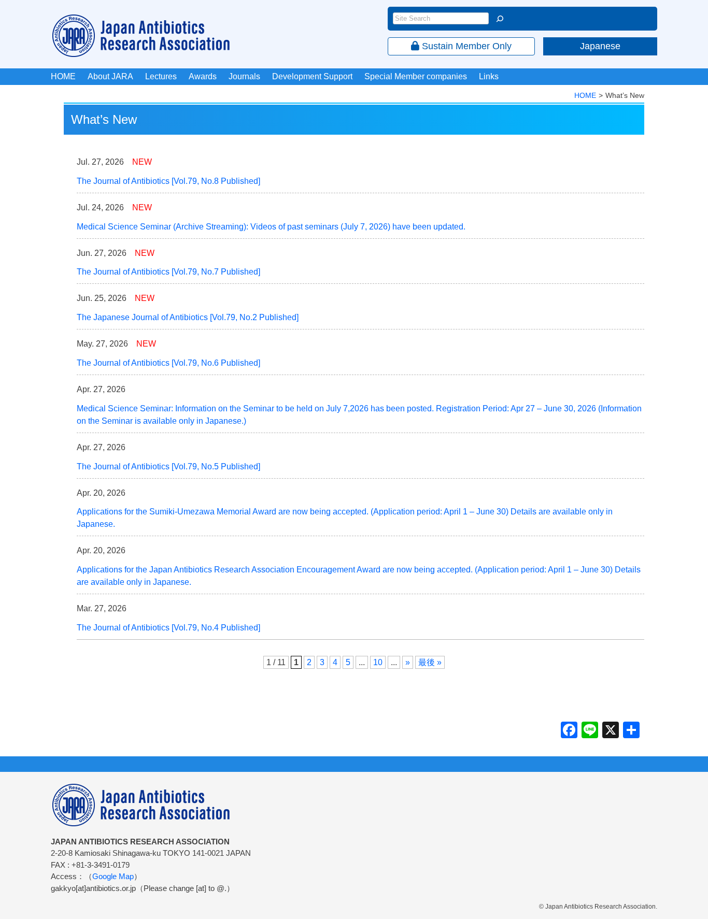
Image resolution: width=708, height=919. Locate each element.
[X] (610, 731)
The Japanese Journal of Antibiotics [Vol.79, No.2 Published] (188, 317)
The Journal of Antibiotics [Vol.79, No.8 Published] (168, 181)
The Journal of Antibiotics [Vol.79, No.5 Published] (168, 466)
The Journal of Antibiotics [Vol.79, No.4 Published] (168, 627)
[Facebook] (569, 731)
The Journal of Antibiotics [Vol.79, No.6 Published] (168, 362)
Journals (244, 76)
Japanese (600, 46)
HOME (63, 76)
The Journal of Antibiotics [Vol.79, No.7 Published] (168, 271)
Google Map (113, 876)
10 (378, 662)
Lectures (161, 76)
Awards (203, 76)
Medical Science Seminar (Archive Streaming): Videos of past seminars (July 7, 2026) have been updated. (271, 226)
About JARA (110, 76)
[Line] (589, 731)
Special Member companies (415, 76)
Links (489, 76)
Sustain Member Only (465, 46)
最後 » (430, 662)
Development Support (312, 76)
